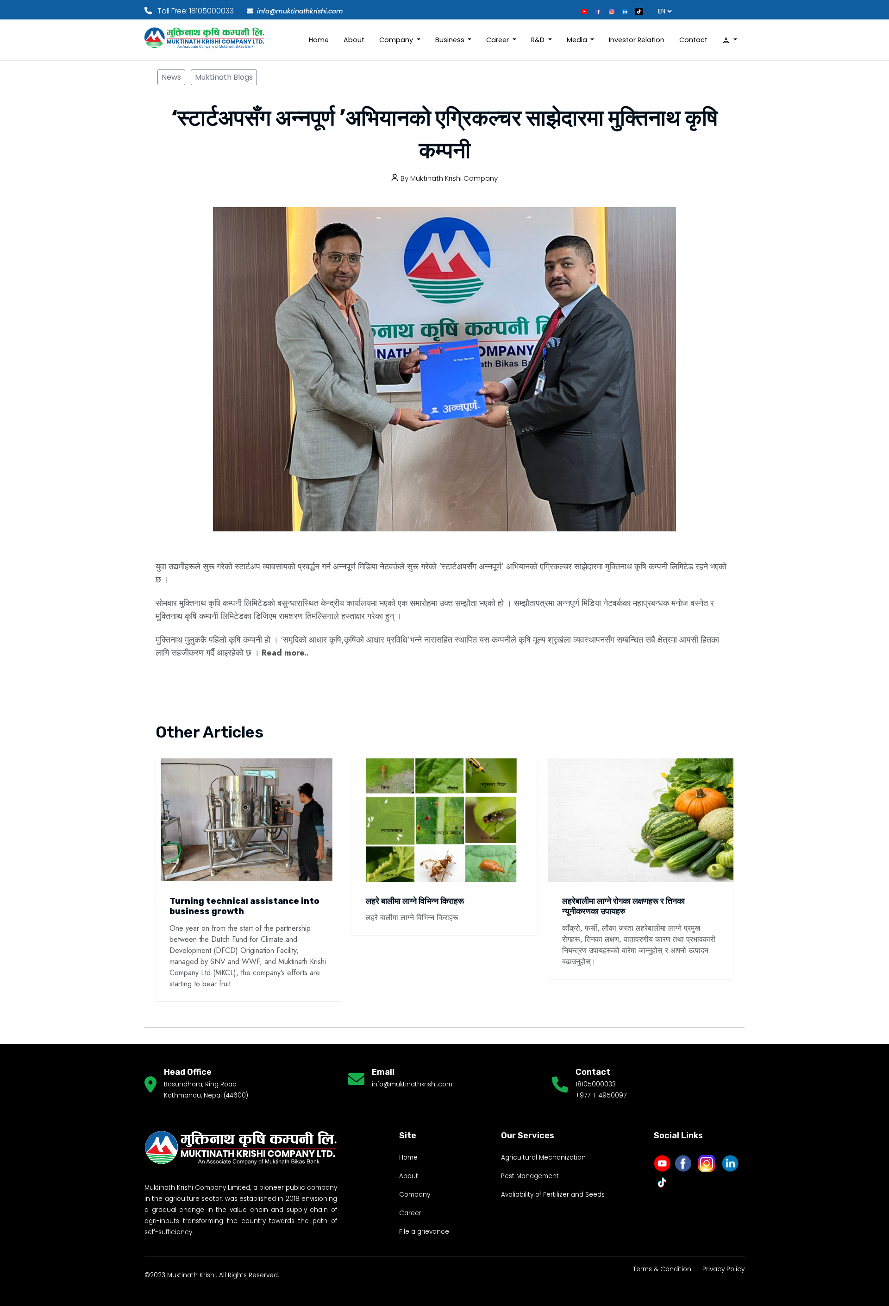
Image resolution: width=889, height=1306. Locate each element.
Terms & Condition (662, 1269)
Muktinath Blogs (224, 77)
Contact (693, 39)
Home (319, 39)
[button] (730, 40)
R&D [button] (538, 39)
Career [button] (498, 39)
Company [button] (397, 39)
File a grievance (424, 1231)
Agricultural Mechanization (543, 1157)
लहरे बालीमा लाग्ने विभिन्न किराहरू (415, 901)
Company (414, 1194)
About (354, 39)
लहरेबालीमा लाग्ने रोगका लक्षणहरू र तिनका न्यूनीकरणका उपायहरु (623, 906)
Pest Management (530, 1176)
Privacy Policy (723, 1269)
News (171, 77)
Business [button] (450, 39)
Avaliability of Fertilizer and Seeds (553, 1194)
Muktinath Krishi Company (454, 178)
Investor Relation (636, 39)
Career (410, 1213)
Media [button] (578, 39)
